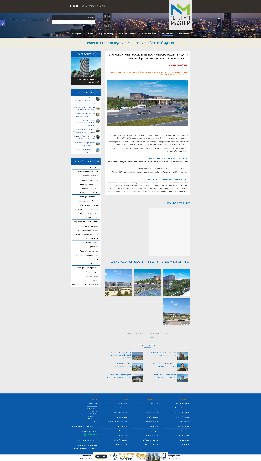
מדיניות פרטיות (92, 416)
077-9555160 (81, 440)
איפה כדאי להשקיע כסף (120, 445)
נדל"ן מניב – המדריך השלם (89, 205)
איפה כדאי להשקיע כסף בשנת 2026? (85, 234)
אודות (102, 6)
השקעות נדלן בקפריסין (182, 412)
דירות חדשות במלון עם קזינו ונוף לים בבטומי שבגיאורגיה (87, 81)
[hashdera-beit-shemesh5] (176, 311)
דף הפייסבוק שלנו (92, 426)
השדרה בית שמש (146, 337)
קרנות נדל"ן (94, 259)
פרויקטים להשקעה (132, 333)
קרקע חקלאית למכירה (120, 412)
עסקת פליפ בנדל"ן (92, 272)
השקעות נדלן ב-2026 (91, 217)
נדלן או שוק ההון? (92, 238)
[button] (2, 23)
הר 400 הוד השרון (152, 412)
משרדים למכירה (122, 417)
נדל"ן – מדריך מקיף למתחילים (88, 172)
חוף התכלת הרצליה (152, 403)
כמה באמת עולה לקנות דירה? (88, 197)
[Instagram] (71, 6)
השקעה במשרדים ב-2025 (89, 226)
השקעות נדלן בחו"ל (121, 426)
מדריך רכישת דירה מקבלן (90, 180)
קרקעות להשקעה (122, 403)
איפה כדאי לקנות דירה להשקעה (117, 422)
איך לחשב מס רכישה (91, 243)
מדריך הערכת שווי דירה (90, 176)
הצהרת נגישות (93, 414)
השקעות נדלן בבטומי (152, 422)
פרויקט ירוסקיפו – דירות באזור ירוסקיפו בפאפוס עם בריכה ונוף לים (119, 376)
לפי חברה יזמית (92, 403)
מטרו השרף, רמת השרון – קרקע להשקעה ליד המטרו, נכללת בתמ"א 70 (84, 130)
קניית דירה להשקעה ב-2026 (88, 192)
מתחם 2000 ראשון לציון (182, 435)
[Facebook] (77, 6)
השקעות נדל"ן (122, 431)
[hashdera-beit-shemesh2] (176, 282)
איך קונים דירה (93, 167)
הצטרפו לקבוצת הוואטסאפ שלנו (88, 431)
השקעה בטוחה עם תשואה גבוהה (87, 255)
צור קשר (84, 6)
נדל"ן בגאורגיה (122, 435)
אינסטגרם (75, 426)
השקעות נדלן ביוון (152, 417)
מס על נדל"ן (94, 247)
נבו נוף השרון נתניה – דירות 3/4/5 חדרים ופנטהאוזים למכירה (119, 365)
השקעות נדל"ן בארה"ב (120, 440)
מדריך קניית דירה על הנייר (90, 188)
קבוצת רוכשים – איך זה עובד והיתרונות (85, 284)
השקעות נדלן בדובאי (183, 431)
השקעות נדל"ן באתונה (151, 445)
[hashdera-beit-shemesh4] (118, 282)
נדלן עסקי (140, 333)
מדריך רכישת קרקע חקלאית (89, 213)
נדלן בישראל (147, 333)
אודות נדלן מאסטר (92, 408)
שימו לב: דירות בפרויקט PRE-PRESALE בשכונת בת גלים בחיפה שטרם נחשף (119, 355)
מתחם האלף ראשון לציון (182, 417)
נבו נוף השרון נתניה (152, 426)
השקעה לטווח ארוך (91, 276)
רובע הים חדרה (184, 422)
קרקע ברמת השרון (183, 426)
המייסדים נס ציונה (183, 440)
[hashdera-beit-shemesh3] (147, 282)
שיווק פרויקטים (92, 419)
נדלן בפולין (154, 431)
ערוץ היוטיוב (82, 426)
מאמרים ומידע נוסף (91, 406)
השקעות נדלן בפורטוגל (182, 408)
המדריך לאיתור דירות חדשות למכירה (86, 209)
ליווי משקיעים (93, 280)
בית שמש (159, 333)
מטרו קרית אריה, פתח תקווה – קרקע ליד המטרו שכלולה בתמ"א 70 (84, 108)
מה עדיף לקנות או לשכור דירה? (87, 230)
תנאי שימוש (93, 6)
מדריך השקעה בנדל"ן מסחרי (89, 184)
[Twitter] (74, 6)
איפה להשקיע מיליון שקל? (89, 251)
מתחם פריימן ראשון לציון (150, 440)
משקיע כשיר (94, 263)
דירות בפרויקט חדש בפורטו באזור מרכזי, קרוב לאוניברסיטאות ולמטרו (85, 115)
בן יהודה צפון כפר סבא (151, 435)
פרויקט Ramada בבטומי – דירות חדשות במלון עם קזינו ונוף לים (165, 376)
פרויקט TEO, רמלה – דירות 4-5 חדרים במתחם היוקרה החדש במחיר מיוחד (163, 353)
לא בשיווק (154, 333)
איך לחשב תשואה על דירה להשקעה (86, 222)
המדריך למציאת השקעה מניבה (88, 201)
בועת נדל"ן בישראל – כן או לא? (87, 268)
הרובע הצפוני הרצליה (182, 403)
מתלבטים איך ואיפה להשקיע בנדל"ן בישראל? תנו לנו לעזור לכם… (164, 365)
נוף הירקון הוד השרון (152, 408)
